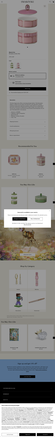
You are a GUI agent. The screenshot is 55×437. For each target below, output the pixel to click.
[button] (49, 210)
